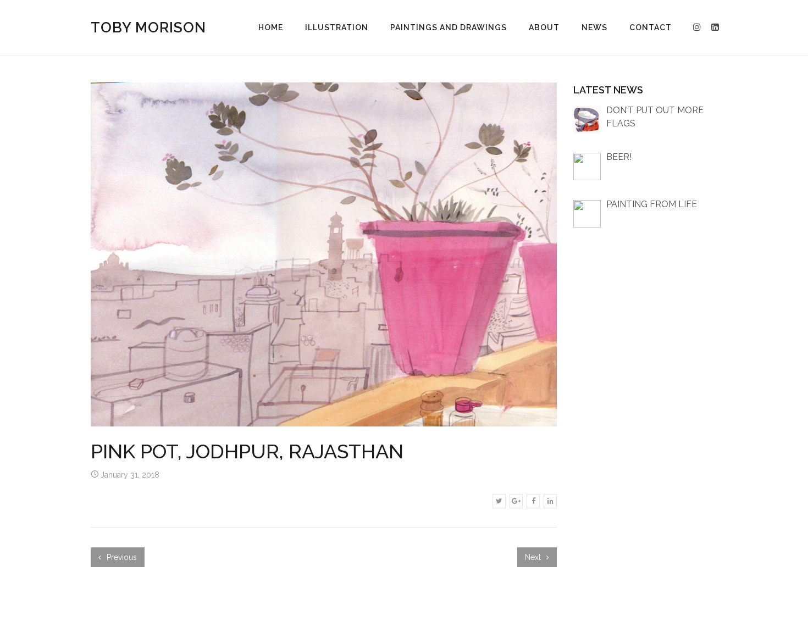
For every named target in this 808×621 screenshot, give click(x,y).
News (594, 27)
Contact (650, 27)
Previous (120, 557)
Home (270, 27)
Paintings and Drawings (448, 27)
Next (534, 557)
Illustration (336, 27)
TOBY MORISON (148, 27)
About (544, 27)
